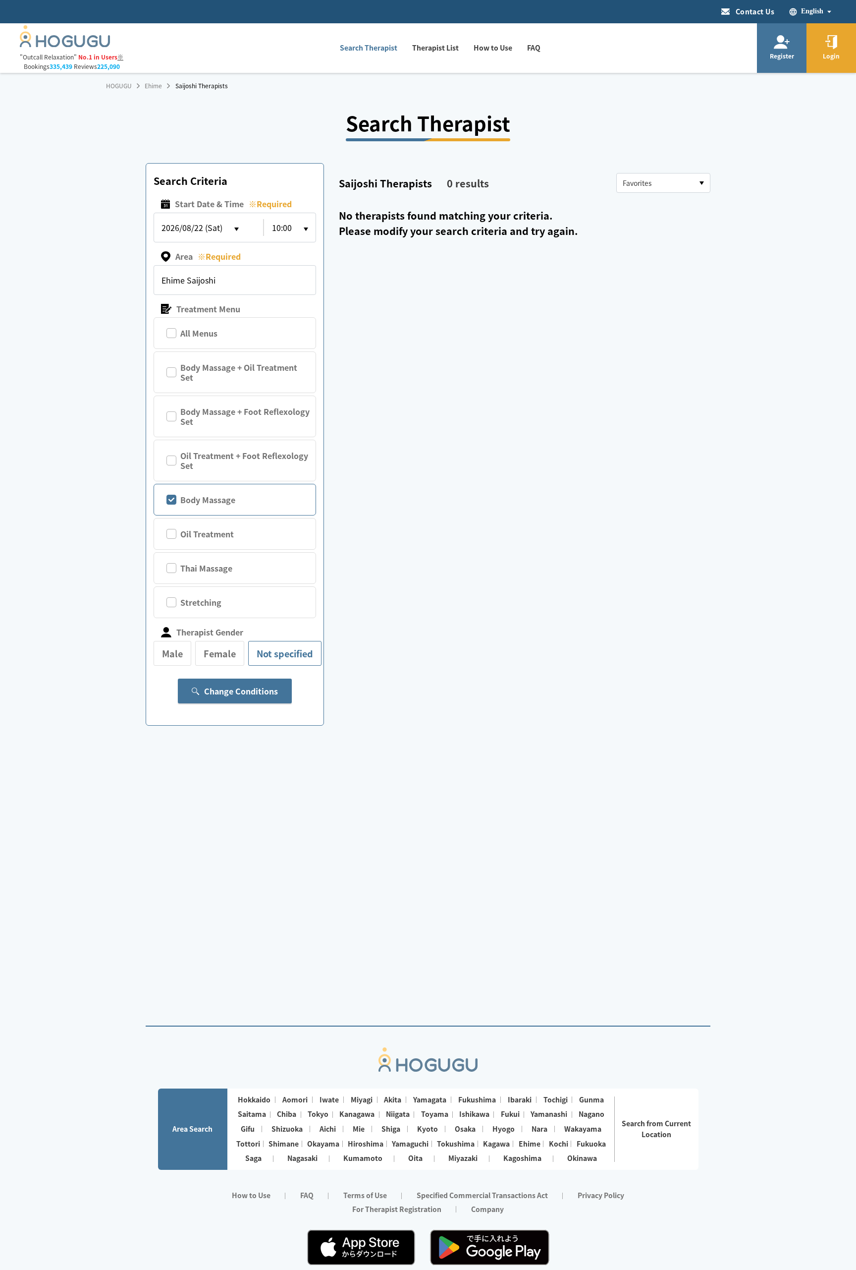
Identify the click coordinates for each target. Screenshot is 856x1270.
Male (172, 653)
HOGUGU (119, 86)
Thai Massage (206, 568)
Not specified (285, 653)
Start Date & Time (233, 204)
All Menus (198, 333)
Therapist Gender (209, 632)
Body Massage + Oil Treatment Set (238, 372)
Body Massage (207, 500)
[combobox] (663, 183)
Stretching (200, 602)
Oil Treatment (207, 534)
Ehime (153, 86)
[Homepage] (65, 44)
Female (220, 653)
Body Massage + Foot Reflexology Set (245, 416)
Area (208, 256)
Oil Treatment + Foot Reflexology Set (244, 460)
